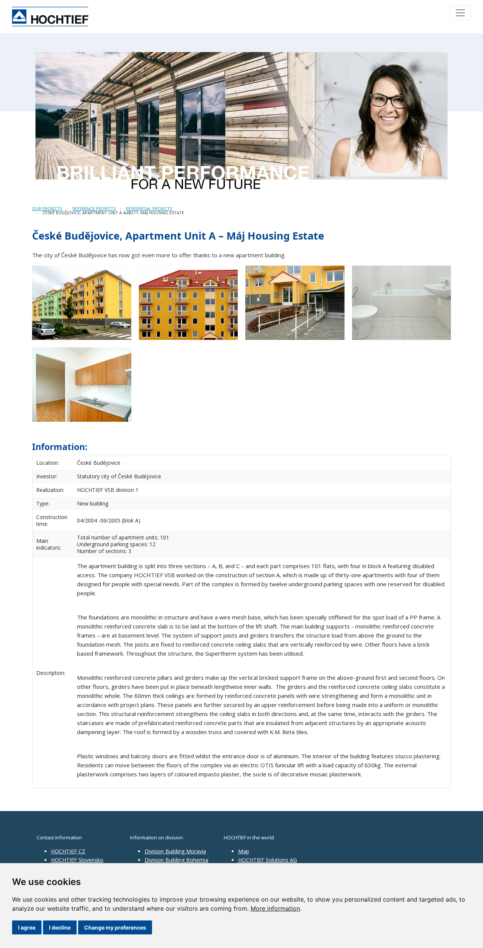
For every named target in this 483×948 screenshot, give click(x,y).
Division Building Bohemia (176, 859)
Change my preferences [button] (115, 927)
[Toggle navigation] (460, 12)
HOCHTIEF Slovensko (77, 859)
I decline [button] (60, 927)
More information (275, 908)
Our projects (47, 208)
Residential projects (149, 208)
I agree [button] (26, 927)
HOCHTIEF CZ (68, 851)
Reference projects (93, 208)
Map (243, 851)
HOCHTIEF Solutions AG (267, 859)
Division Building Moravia (175, 851)
